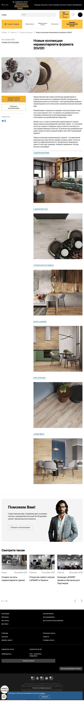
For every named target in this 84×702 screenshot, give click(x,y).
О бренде (37, 5)
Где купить (44, 5)
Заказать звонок (21, 4)
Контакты (63, 5)
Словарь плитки (48, 640)
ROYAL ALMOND (40, 322)
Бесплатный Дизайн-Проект (22, 7)
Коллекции (5, 613)
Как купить (5, 620)
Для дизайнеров (48, 617)
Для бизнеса (77, 5)
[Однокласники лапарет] (37, 678)
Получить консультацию (13, 107)
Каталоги (5, 637)
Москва (5, 5)
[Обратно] (75, 601)
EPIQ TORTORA (39, 378)
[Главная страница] (4, 15)
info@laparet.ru (6, 654)
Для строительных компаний (53, 620)
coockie (42, 693)
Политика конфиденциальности (42, 688)
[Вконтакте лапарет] (33, 678)
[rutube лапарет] (46, 678)
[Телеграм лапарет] (51, 678)
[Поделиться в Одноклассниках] (5, 121)
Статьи (50, 5)
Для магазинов (48, 613)
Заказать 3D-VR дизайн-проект (13, 99)
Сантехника (54, 24)
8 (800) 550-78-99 (21, 2)
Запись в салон (4, 690)
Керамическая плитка (42, 24)
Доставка (56, 5)
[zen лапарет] (42, 678)
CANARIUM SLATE (40, 209)
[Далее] (80, 601)
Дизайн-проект (7, 640)
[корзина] (80, 14)
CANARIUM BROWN (41, 153)
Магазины (5, 617)
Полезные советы (49, 633)
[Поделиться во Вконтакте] (3, 121)
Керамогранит (30, 24)
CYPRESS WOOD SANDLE (43, 265)
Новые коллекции (26, 32)
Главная (4, 32)
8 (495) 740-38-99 (36, 649)
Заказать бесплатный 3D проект (72, 24)
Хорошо (45, 697)
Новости (69, 5)
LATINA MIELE (38, 434)
